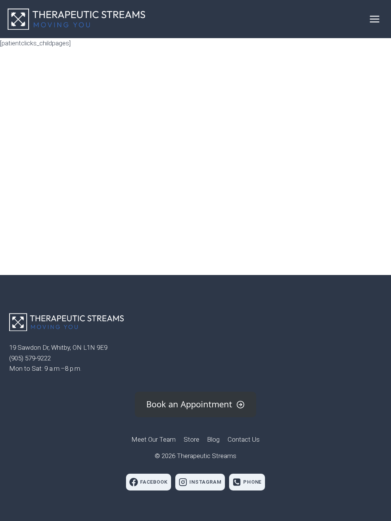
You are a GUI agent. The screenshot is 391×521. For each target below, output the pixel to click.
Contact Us (244, 439)
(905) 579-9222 (30, 358)
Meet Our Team (153, 439)
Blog (213, 439)
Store (191, 439)
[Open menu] (374, 19)
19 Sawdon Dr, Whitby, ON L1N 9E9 (58, 347)
